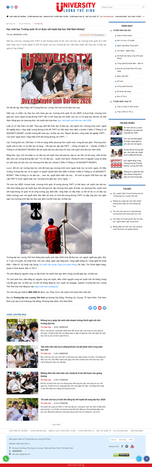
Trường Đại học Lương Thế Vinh (37, 439)
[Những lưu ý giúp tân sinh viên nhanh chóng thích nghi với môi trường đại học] (22, 330)
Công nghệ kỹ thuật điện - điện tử (130, 63)
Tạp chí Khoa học (107, 16)
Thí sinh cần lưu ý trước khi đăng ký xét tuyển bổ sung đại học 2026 (73, 399)
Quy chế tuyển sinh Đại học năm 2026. (74, 120)
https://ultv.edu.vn (23, 444)
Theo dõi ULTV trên (87, 35)
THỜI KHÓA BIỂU (121, 16)
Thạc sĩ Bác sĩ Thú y (125, 112)
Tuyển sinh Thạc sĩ (76, 16)
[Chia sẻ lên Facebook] (90, 308)
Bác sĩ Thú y (122, 96)
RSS (131, 440)
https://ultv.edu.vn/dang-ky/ (46, 286)
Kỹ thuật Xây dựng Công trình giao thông (58, 264)
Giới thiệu (122, 440)
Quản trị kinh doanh (124, 35)
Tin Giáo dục (38, 24)
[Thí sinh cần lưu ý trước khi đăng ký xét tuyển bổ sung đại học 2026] (22, 409)
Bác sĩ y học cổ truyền (126, 40)
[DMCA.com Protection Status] (121, 455)
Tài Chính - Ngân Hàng (125, 51)
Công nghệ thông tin (125, 86)
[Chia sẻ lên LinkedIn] (104, 308)
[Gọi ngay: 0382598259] (7, 460)
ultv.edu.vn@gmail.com (21, 454)
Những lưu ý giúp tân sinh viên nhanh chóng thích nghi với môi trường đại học (127, 203)
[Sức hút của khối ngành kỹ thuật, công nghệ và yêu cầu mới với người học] (116, 141)
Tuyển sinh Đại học (35, 16)
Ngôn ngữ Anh (122, 76)
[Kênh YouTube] (100, 308)
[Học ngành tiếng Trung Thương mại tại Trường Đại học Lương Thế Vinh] (116, 163)
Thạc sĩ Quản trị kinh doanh (127, 107)
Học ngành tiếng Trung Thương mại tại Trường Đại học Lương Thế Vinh (133, 163)
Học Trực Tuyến (134, 16)
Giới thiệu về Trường (18, 16)
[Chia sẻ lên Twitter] (95, 308)
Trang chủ (11, 24)
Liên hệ (113, 440)
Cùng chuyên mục (16, 314)
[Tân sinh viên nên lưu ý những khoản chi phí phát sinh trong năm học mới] (22, 356)
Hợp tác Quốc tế (92, 16)
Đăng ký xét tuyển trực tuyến (56, 16)
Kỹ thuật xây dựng (124, 91)
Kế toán (120, 81)
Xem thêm (56, 425)
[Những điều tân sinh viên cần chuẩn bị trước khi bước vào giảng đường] (22, 383)
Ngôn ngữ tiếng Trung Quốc (127, 46)
